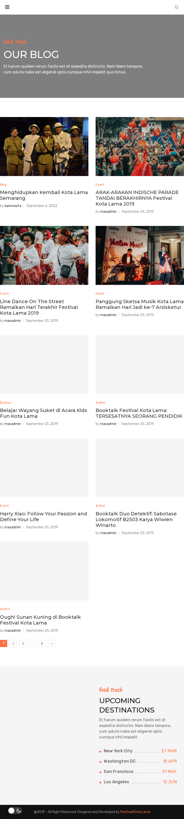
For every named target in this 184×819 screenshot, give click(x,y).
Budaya (5, 402)
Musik (100, 293)
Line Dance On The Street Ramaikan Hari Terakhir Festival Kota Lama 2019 (39, 307)
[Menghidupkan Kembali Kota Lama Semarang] (44, 146)
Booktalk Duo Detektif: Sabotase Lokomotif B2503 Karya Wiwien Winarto (136, 519)
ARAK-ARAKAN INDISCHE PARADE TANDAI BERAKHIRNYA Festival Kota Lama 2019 (137, 198)
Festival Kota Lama (135, 812)
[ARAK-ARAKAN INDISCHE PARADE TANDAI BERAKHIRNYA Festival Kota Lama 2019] (140, 146)
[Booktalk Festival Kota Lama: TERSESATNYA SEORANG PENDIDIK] (140, 364)
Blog (3, 184)
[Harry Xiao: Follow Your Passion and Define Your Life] (44, 467)
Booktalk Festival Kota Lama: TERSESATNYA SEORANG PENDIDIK (139, 413)
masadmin (108, 212)
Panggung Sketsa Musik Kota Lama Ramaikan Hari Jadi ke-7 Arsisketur (140, 304)
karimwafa (13, 206)
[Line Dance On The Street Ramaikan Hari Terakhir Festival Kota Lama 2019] (44, 255)
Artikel (100, 402)
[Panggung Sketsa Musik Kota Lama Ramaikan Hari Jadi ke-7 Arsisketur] (140, 255)
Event (100, 184)
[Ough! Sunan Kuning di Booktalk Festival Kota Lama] (44, 571)
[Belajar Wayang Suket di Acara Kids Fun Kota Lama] (44, 364)
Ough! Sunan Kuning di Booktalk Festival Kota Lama (40, 620)
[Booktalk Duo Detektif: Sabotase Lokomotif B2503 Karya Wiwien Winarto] (140, 467)
